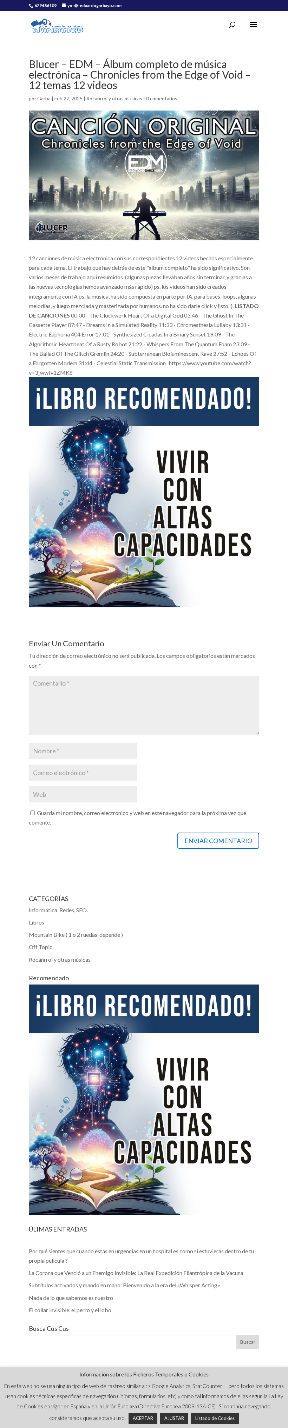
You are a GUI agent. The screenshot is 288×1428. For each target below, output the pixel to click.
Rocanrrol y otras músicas (114, 98)
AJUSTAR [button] (174, 1418)
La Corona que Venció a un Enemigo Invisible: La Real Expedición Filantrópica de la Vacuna (136, 1272)
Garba (44, 98)
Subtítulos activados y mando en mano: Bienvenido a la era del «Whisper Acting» (124, 1285)
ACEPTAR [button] (143, 1418)
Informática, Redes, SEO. (58, 910)
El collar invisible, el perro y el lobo (70, 1310)
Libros (36, 922)
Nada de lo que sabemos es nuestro (71, 1297)
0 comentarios (161, 98)
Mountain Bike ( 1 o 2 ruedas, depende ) (76, 934)
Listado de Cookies (215, 1418)
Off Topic (40, 946)
